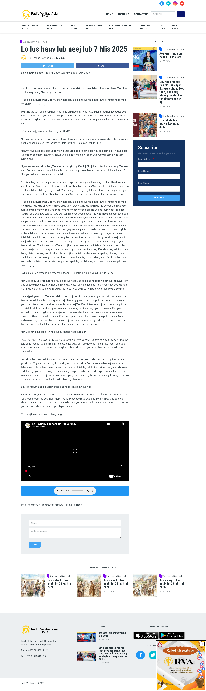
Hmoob (78, 505)
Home (109, 14)
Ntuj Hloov (175, 27)
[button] (47, 65)
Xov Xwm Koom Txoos (30, 27)
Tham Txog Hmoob (145, 27)
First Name (143, 171)
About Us (123, 14)
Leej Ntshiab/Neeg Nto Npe (121, 27)
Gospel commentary (53, 505)
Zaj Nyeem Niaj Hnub (55, 27)
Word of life (34, 505)
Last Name (143, 183)
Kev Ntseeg (74, 27)
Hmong (69, 505)
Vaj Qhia (163, 27)
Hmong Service (40, 57)
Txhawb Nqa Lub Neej (93, 27)
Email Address (145, 159)
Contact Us (141, 14)
